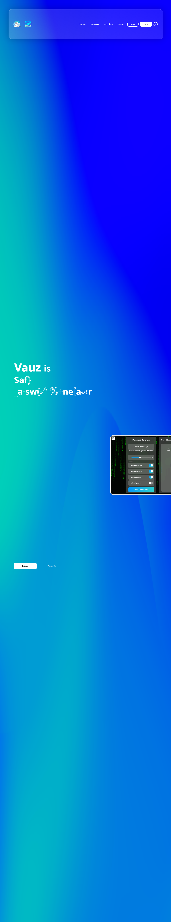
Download (95, 24)
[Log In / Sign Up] (155, 24)
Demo (133, 24)
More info (51, 565)
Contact (121, 24)
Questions (108, 24)
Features (82, 24)
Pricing (146, 24)
